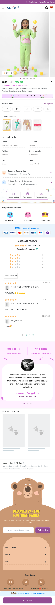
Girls (11, 463)
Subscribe (43, 530)
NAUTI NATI (10, 547)
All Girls (19, 463)
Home (4, 463)
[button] (15, 255)
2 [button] (26, 335)
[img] (11, 283)
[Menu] (3, 7)
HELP (7, 554)
